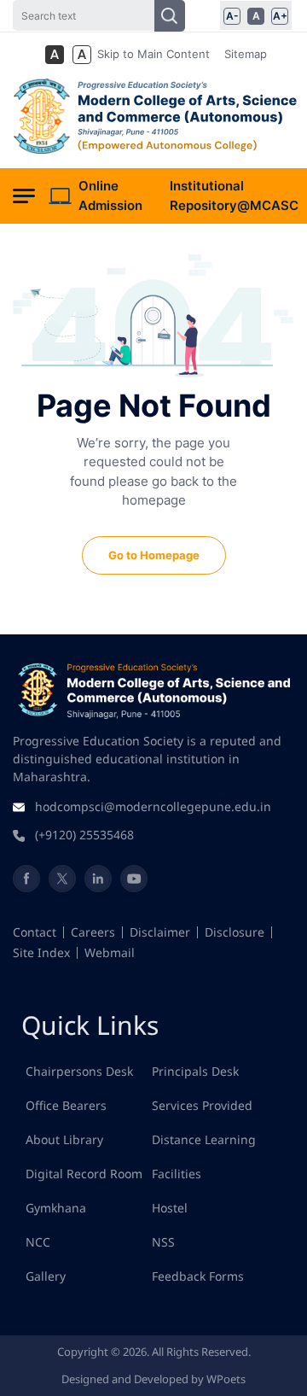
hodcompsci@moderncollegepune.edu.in (153, 806)
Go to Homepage (154, 555)
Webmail (109, 952)
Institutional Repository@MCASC (234, 195)
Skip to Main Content (153, 54)
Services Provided (202, 1105)
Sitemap (245, 54)
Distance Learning (204, 1139)
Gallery (46, 1276)
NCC (38, 1242)
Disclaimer (160, 932)
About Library (64, 1139)
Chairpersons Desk (79, 1071)
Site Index (41, 952)
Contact (34, 932)
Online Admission (110, 195)
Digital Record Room (84, 1173)
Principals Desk (195, 1071)
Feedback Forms (198, 1276)
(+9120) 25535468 (84, 835)
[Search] (169, 16)
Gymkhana (56, 1208)
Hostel (170, 1208)
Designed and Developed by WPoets (153, 1379)
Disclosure (234, 932)
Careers (93, 932)
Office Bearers (66, 1105)
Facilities (176, 1173)
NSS (163, 1242)
